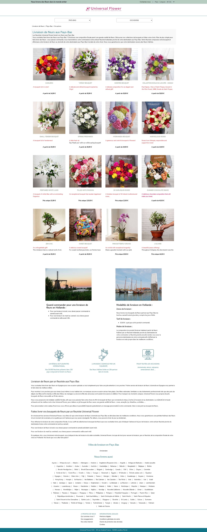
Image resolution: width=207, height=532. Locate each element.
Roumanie (79, 496)
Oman (139, 490)
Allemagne (84, 463)
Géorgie (106, 476)
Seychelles (96, 500)
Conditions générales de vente (110, 519)
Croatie (81, 473)
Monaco (57, 490)
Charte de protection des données (111, 522)
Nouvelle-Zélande (128, 490)
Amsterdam (103, 451)
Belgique (141, 466)
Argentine (59, 466)
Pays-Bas (49, 26)
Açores (54, 463)
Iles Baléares (89, 480)
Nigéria (93, 490)
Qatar (153, 493)
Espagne (57, 476)
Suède (132, 500)
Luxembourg (66, 486)
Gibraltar (114, 476)
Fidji (83, 476)
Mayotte (134, 486)
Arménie (69, 466)
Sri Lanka (124, 500)
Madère (93, 486)
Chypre (138, 470)
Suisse (140, 500)
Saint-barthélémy (92, 496)
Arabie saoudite (150, 463)
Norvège (101, 490)
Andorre (93, 463)
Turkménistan (97, 503)
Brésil (76, 470)
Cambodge (108, 470)
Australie (85, 466)
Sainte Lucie (85, 500)
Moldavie (151, 486)
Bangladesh (131, 466)
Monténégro (67, 490)
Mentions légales (105, 516)
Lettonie (133, 483)
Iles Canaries (111, 480)
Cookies (102, 524)
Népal (76, 490)
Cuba (88, 473)
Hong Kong (59, 480)
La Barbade (113, 483)
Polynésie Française (121, 493)
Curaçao (95, 473)
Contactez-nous (145, 2)
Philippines (99, 493)
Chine (131, 470)
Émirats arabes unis (136, 473)
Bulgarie (99, 470)
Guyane (140, 476)
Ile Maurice (78, 480)
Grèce (122, 476)
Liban (141, 483)
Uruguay (124, 503)
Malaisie (101, 486)
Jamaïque (62, 483)
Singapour (106, 500)
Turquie (107, 503)
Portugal (134, 493)
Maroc (116, 486)
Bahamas (113, 466)
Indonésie (137, 480)
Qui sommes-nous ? (87, 516)
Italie (54, 483)
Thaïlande (65, 503)
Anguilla (122, 463)
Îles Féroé (122, 480)
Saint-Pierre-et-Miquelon (142, 496)
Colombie (147, 470)
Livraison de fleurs (38, 26)
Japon (70, 483)
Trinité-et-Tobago (76, 503)
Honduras (149, 476)
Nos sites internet (87, 522)
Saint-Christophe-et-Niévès (110, 496)
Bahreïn (122, 466)
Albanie (75, 463)
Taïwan (56, 503)
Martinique (124, 486)
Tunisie (87, 503)
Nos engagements (87, 519)
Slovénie (115, 500)
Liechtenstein (150, 483)
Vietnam (151, 503)
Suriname (148, 500)
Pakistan (56, 493)
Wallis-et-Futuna (104, 506)
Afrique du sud (65, 463)
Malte (109, 486)
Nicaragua (84, 490)
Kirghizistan (95, 483)
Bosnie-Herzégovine (64, 470)
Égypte (113, 473)
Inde (129, 480)
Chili (124, 470)
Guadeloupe (131, 476)
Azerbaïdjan (103, 466)
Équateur (149, 473)
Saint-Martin (126, 496)
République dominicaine (65, 496)
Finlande (90, 476)
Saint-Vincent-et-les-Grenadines (67, 500)
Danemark (104, 473)
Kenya (86, 483)
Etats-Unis (75, 476)
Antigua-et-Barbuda (135, 463)
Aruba (77, 466)
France (98, 476)
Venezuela (142, 503)
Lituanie (56, 486)
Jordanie (78, 483)
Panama (64, 493)
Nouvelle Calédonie (113, 490)
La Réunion (124, 483)
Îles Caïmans (100, 480)
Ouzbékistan (149, 490)
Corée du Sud (60, 473)
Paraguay (73, 493)
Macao (75, 486)
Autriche (93, 466)
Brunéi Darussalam (87, 470)
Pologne (109, 493)
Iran (145, 480)
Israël (151, 480)
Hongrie (68, 480)
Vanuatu (133, 503)
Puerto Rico (144, 493)
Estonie (66, 476)
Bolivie (149, 466)
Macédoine (84, 486)
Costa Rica (72, 473)
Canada (117, 470)
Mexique (143, 486)
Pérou (91, 493)
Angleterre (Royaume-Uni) (108, 463)
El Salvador (122, 473)
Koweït (104, 483)
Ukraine (115, 503)
